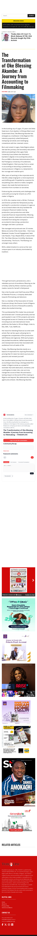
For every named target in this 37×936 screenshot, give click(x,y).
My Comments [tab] (13, 462)
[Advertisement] (18, 397)
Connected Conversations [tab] (23, 462)
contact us (9, 921)
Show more (6, 451)
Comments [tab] (6, 462)
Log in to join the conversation (18, 440)
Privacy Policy (5, 906)
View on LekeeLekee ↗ (29, 414)
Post (32, 473)
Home (3, 902)
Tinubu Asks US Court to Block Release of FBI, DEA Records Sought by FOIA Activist (21, 37)
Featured (5, 91)
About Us (4, 904)
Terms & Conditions (7, 907)
